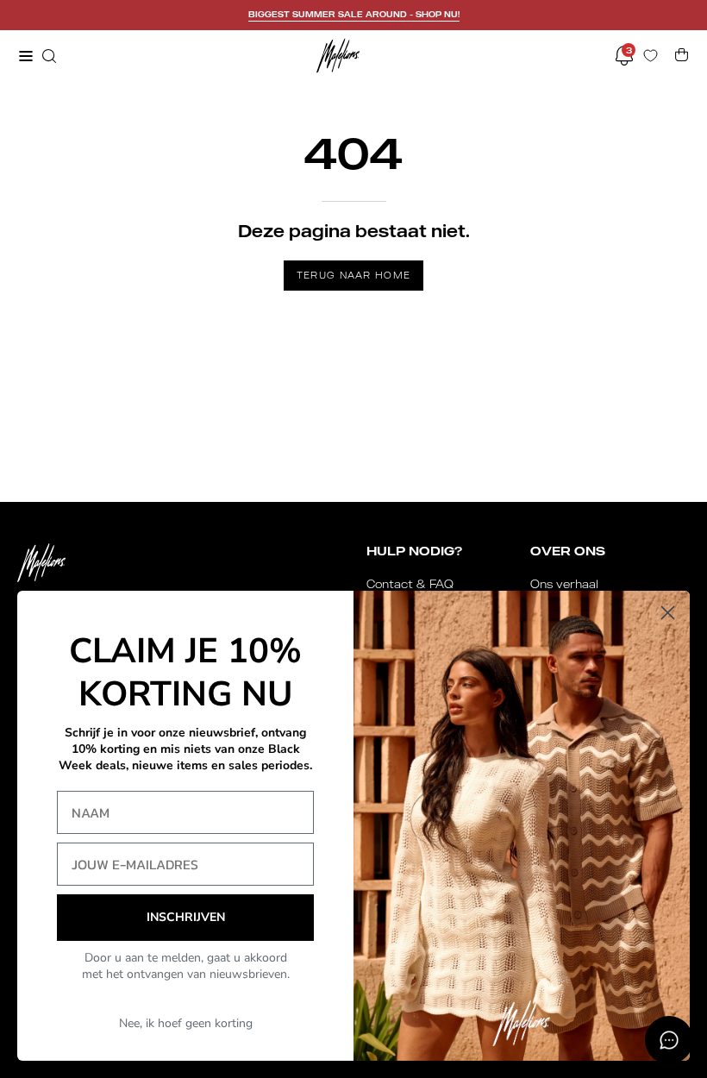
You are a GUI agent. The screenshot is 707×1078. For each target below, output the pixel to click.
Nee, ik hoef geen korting (186, 1023)
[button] (47, 56)
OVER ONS (567, 550)
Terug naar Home (354, 275)
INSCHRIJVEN (186, 917)
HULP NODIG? (414, 550)
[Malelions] (338, 55)
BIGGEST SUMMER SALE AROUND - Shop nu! (354, 14)
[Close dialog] (668, 613)
